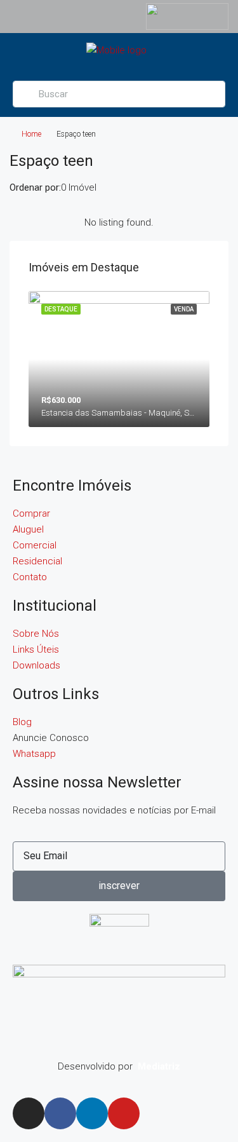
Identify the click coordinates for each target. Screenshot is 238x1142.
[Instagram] (28, 1113)
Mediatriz (159, 1066)
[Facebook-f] (60, 1113)
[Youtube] (124, 1113)
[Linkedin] (92, 1113)
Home (31, 134)
